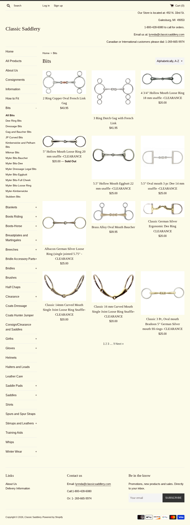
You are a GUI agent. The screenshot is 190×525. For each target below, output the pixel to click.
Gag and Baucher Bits (18, 132)
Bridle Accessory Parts (21, 258)
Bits (21, 108)
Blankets (21, 207)
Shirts (9, 404)
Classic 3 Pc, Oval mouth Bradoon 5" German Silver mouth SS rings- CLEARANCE (162, 324)
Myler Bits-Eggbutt (16, 174)
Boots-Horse (21, 226)
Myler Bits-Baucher (17, 158)
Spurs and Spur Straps (20, 413)
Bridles (21, 268)
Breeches (21, 249)
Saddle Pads (21, 385)
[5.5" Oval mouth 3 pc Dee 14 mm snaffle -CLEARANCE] (162, 157)
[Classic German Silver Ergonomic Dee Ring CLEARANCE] (162, 209)
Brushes (11, 277)
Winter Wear (21, 451)
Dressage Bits (14, 126)
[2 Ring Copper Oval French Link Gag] (64, 82)
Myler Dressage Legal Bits (21, 169)
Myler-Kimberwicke (17, 191)
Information (13, 89)
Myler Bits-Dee (14, 163)
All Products (14, 61)
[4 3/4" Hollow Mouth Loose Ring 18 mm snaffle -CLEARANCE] (162, 79)
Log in (46, 5)
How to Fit (12, 98)
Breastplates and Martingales (21, 238)
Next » (120, 343)
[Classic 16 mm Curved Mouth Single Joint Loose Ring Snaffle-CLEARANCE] (113, 286)
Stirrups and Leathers (21, 423)
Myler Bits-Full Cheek (18, 180)
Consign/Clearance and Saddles (18, 327)
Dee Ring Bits (14, 120)
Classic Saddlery (23, 29)
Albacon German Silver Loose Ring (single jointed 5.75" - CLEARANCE (64, 253)
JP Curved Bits (14, 137)
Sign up (58, 5)
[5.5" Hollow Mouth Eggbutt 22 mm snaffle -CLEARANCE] (113, 157)
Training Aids (14, 432)
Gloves (21, 348)
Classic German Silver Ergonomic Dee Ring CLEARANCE (162, 226)
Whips (10, 442)
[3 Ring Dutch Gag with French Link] (113, 92)
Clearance (21, 296)
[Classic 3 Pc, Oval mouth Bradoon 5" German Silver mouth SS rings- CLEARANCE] (162, 293)
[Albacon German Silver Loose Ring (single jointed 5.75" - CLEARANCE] (64, 223)
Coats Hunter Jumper (20, 315)
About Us (12, 70)
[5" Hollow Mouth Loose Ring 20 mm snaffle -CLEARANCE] (64, 141)
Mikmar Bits (12, 152)
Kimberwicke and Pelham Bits (20, 144)
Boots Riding (21, 216)
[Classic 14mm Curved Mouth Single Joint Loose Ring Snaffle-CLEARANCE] (64, 286)
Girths (21, 338)
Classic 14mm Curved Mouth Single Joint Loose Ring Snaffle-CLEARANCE (64, 310)
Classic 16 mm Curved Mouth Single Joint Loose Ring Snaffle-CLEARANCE (113, 311)
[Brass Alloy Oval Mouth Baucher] (113, 212)
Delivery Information (18, 488)
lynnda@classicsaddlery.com (166, 34)
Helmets (11, 357)
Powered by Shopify (52, 517)
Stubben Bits (13, 196)
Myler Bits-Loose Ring (18, 185)
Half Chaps (13, 287)
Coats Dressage (16, 305)
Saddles (21, 395)
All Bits (10, 115)
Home (10, 51)
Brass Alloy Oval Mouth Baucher (113, 227)
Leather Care (14, 376)
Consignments (15, 79)
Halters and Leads (18, 367)
